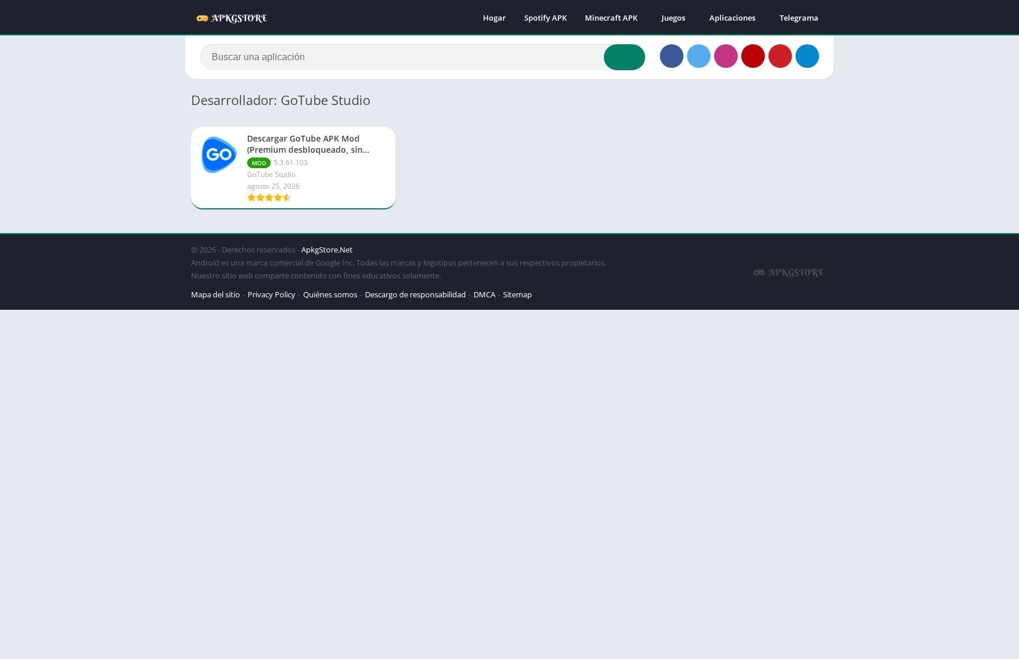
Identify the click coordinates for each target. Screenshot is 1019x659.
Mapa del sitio (215, 294)
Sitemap (517, 294)
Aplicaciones (732, 17)
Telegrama (799, 17)
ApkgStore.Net (327, 249)
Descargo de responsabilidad (415, 294)
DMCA (484, 294)
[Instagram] (726, 56)
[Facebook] (671, 56)
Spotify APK (545, 17)
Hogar (494, 17)
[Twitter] (699, 56)
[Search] (624, 57)
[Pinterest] (780, 56)
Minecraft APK (611, 17)
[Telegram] (807, 56)
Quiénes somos (330, 294)
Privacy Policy (271, 294)
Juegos (673, 17)
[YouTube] (753, 56)
